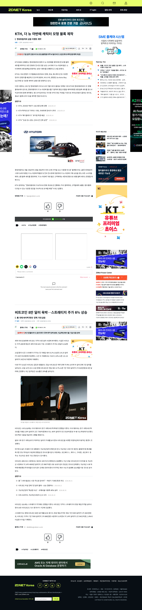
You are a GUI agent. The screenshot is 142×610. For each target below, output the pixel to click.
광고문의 (79, 581)
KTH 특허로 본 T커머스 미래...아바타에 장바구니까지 (37, 110)
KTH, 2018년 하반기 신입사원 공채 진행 (32, 105)
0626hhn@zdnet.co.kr (35, 527)
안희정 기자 (23, 49)
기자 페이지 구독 (41, 49)
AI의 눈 (78, 10)
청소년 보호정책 (122, 581)
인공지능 (64, 10)
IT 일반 (17, 321)
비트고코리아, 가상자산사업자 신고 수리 (32, 495)
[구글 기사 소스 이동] (69, 49)
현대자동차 (43, 225)
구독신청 (56, 599)
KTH (24, 225)
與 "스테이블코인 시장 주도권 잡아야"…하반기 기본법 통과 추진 (41, 480)
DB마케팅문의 (88, 581)
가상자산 (25, 549)
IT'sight (93, 10)
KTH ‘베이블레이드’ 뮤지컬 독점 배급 (31, 115)
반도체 (50, 10)
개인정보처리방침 (105, 581)
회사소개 (73, 581)
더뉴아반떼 (32, 225)
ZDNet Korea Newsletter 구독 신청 (24, 599)
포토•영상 (123, 10)
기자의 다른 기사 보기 (83, 196)
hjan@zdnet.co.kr (33, 196)
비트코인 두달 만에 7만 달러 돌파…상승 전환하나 (35, 485)
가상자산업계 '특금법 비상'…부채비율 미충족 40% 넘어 (38, 490)
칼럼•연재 (108, 10)
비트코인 (45, 549)
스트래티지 (35, 549)
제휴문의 (95, 581)
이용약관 (113, 581)
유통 (16, 42)
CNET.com (18, 594)
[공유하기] (79, 49)
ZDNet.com (25, 594)
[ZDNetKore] (23, 5)
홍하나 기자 (23, 327)
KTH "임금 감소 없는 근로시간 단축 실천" (33, 120)
